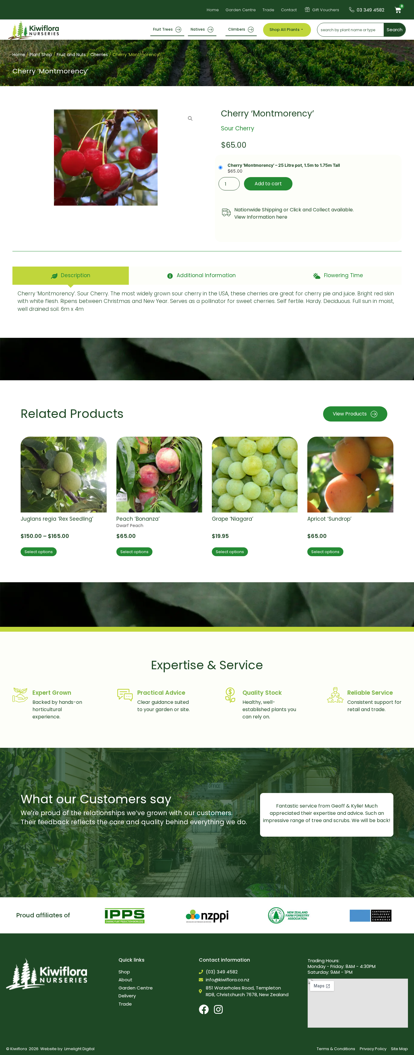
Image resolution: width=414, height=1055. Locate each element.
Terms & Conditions (336, 1049)
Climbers (236, 29)
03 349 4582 (370, 10)
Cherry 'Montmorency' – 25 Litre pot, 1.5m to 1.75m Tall (284, 165)
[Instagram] (218, 1009)
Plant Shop (41, 55)
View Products (350, 413)
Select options (39, 552)
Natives (198, 29)
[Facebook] (204, 1009)
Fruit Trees (163, 29)
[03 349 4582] (351, 9)
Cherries (99, 55)
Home (18, 55)
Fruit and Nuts (71, 55)
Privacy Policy (373, 1049)
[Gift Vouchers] (307, 9)
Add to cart (268, 183)
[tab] (70, 276)
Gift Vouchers (325, 10)
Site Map (399, 1049)
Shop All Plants (284, 29)
